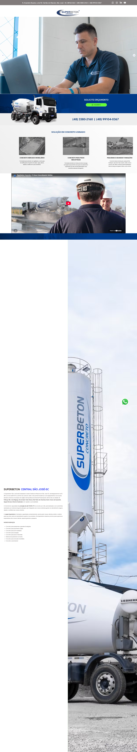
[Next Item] (134, 55)
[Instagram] (117, 2)
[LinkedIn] (121, 2)
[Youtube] (125, 2)
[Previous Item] (3, 55)
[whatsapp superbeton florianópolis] (125, 402)
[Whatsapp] (113, 2)
